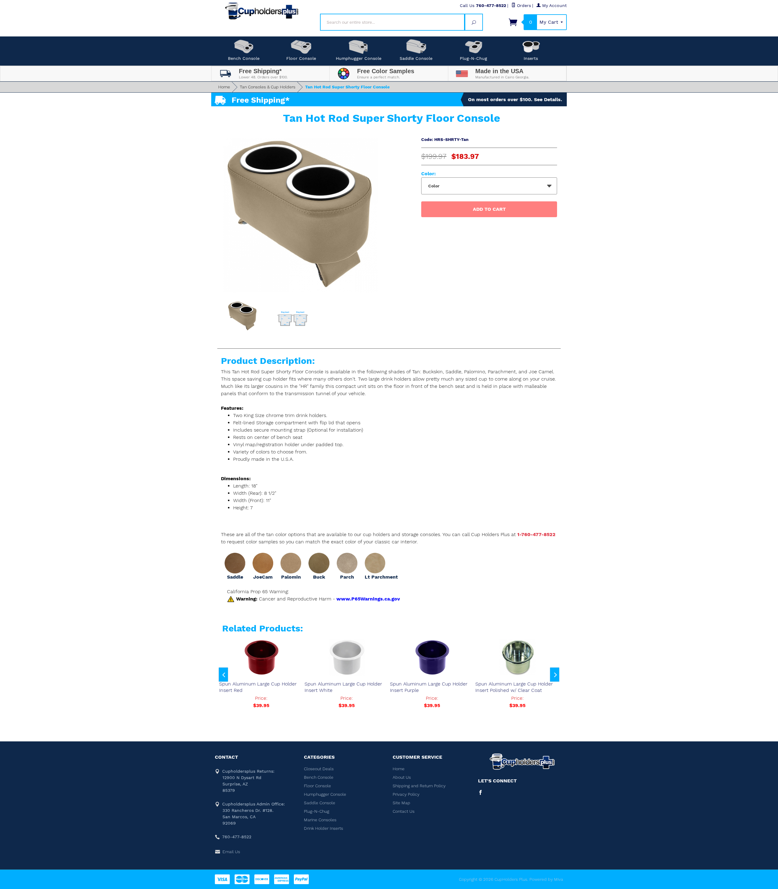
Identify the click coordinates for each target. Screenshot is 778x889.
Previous (223, 674)
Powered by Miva (546, 879)
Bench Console (244, 58)
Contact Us (404, 811)
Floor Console (301, 58)
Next (554, 674)
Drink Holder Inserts (323, 828)
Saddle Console (416, 58)
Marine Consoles (320, 819)
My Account (554, 5)
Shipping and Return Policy (419, 785)
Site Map (401, 802)
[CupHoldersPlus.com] (262, 11)
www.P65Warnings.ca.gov (368, 599)
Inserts (531, 58)
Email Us (231, 851)
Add (489, 209)
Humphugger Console (358, 58)
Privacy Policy (406, 794)
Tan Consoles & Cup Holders (267, 86)
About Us (402, 777)
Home (224, 86)
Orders (523, 5)
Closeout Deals (319, 768)
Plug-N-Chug (473, 58)
